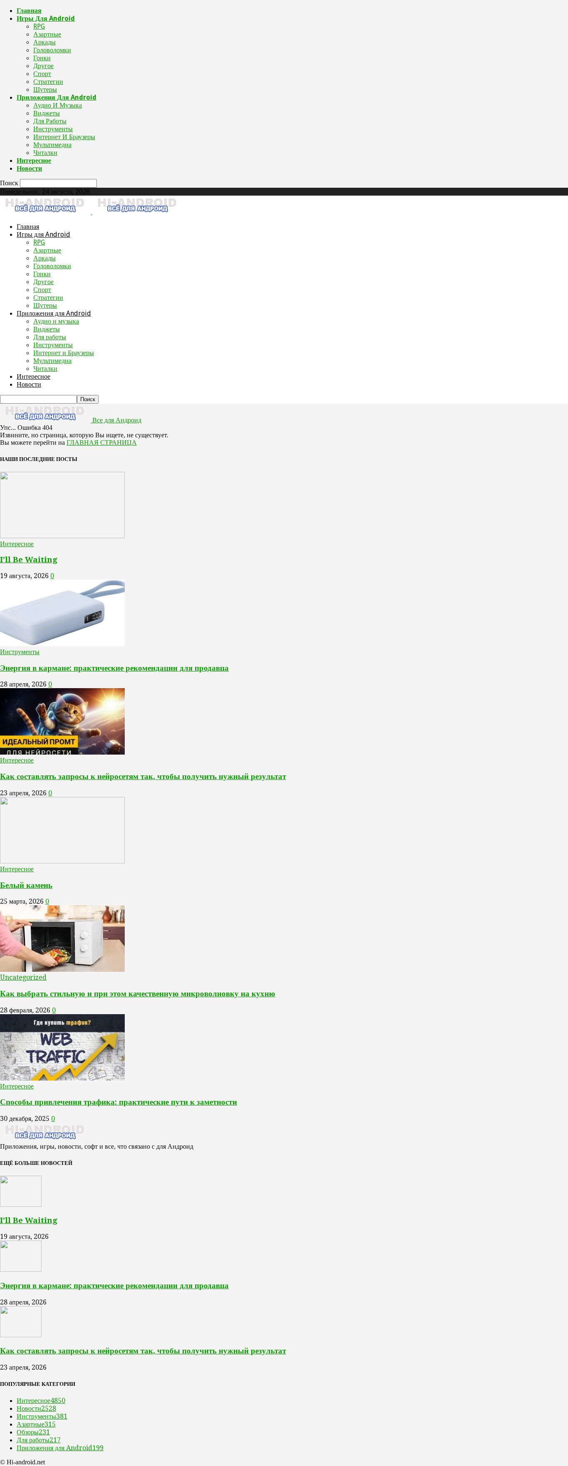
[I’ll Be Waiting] (62, 535)
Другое (43, 66)
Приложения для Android (56, 97)
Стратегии (48, 82)
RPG (39, 26)
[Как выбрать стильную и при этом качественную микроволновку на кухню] (62, 969)
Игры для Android (46, 18)
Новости (29, 168)
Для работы (50, 121)
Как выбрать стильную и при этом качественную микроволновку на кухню (137, 993)
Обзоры (33, 1432)
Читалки (45, 153)
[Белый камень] (62, 861)
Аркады (44, 42)
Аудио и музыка (57, 105)
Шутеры (45, 89)
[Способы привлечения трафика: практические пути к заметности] (62, 1078)
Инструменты (53, 129)
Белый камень (26, 885)
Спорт (42, 74)
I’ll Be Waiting (28, 559)
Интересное (34, 160)
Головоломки (52, 50)
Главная (29, 11)
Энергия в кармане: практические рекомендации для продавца (114, 668)
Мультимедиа (52, 145)
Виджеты (46, 113)
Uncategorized (23, 977)
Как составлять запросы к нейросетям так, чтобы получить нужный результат (143, 776)
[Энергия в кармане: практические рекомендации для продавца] (62, 643)
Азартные (47, 34)
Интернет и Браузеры (64, 137)
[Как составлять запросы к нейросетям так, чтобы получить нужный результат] (62, 752)
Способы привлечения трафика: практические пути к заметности (118, 1102)
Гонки (42, 58)
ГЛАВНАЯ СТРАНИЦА (102, 442)
